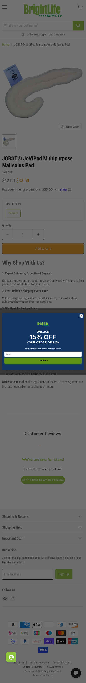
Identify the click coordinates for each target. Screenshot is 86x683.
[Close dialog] (81, 316)
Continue (43, 360)
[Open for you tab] (11, 657)
